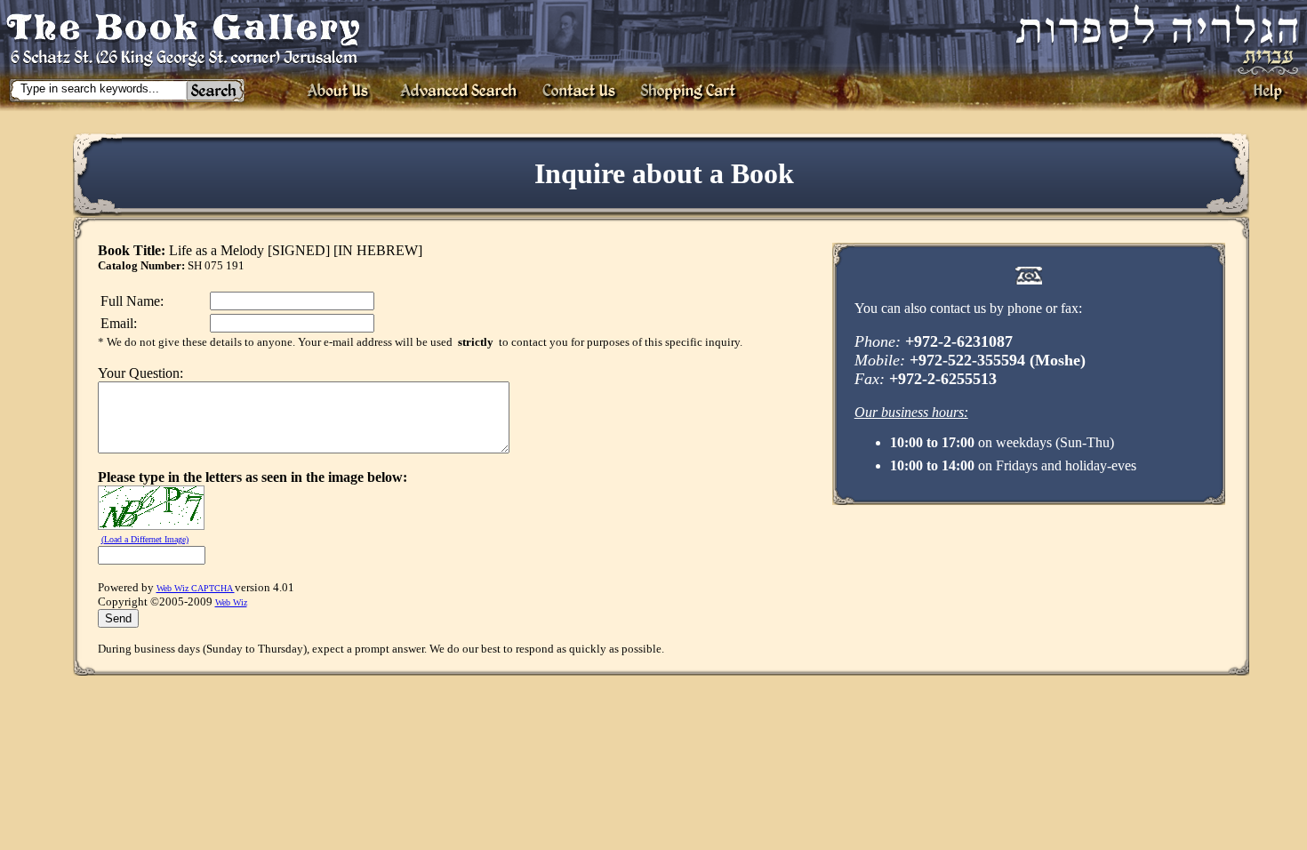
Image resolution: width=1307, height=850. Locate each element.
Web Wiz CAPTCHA (195, 588)
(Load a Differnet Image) (144, 539)
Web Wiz (231, 602)
